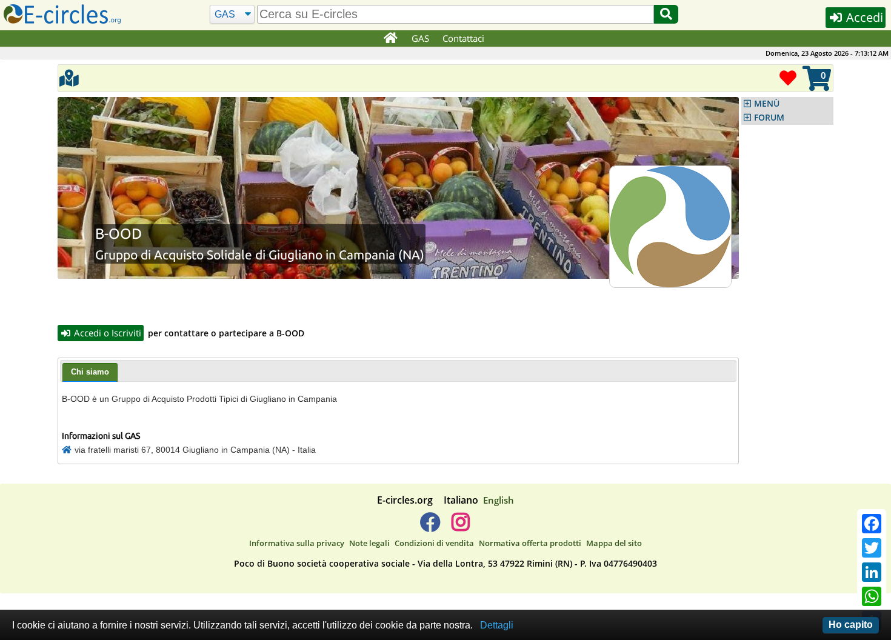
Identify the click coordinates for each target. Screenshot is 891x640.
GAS (420, 38)
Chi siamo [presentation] (90, 371)
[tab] (90, 372)
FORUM (769, 117)
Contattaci (463, 38)
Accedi (863, 17)
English (498, 500)
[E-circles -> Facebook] (430, 526)
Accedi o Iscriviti (106, 333)
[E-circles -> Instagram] (460, 526)
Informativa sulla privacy (296, 543)
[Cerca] (666, 14)
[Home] (390, 38)
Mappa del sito (614, 543)
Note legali (369, 543)
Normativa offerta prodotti (530, 543)
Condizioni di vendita (434, 543)
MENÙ (766, 103)
